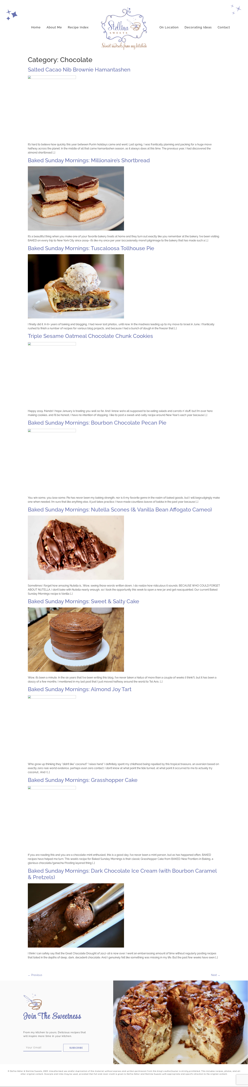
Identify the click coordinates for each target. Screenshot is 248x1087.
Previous (35, 975)
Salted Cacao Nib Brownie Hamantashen (79, 69)
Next (215, 975)
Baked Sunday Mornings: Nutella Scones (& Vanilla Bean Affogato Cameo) (120, 509)
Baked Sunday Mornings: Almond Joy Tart (79, 689)
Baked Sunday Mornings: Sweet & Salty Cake (83, 601)
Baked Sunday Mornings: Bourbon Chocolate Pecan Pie (97, 423)
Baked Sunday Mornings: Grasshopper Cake (82, 780)
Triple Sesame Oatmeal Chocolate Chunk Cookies (90, 336)
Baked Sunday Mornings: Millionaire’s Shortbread (89, 160)
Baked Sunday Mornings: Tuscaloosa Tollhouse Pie (91, 248)
